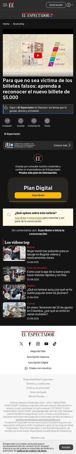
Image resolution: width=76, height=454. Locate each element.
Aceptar (66, 447)
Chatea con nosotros (40, 368)
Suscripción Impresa (38, 356)
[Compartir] (7, 121)
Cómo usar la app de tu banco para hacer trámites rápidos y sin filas (48, 273)
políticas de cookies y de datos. (32, 450)
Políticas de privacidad (38, 388)
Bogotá (31, 247)
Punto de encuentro (37, 267)
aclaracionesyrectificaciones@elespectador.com (38, 419)
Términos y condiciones (38, 384)
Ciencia (31, 303)
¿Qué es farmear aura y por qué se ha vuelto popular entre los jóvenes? (49, 291)
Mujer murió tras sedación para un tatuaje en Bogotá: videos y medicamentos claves (48, 254)
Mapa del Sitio (38, 351)
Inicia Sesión (56, 5)
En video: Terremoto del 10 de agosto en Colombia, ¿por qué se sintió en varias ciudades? (50, 311)
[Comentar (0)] (34, 121)
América (31, 285)
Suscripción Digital (38, 362)
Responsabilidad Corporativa (38, 379)
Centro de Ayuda (38, 392)
